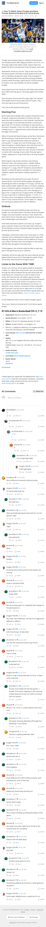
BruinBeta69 (11, 410)
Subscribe (33, 3)
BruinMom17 (22, 455)
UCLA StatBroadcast (22, 356)
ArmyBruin (10, 477)
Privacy (27, 910)
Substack (12, 922)
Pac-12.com (20, 333)
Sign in (41, 3)
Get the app (33, 917)
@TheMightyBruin (10, 383)
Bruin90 (17, 445)
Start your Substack (17, 917)
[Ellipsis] (43, 409)
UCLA (8, 361)
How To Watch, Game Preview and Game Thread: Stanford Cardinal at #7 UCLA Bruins (20, 12)
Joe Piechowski (7, 16)
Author (14, 434)
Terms (33, 910)
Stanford (9, 363)
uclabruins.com (12, 353)
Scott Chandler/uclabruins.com (23, 50)
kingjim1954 (24, 466)
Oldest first (39, 391)
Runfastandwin (14, 420)
